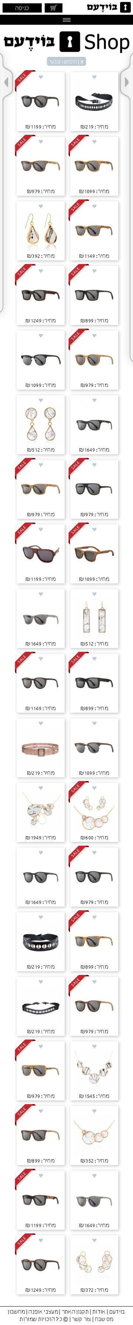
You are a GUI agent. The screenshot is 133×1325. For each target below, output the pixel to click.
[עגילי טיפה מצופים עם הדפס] (40, 231)
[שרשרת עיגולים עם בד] (94, 1136)
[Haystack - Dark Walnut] (94, 684)
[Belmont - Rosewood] (40, 684)
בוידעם (117, 1312)
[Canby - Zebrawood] (94, 167)
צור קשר (81, 1319)
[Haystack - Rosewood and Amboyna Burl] (40, 296)
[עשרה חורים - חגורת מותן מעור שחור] (94, 102)
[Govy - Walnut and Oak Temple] (40, 1136)
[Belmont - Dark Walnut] (94, 878)
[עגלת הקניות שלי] (53, 8)
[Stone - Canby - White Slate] (40, 619)
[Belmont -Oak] (94, 361)
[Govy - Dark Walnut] (94, 296)
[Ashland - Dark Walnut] (94, 490)
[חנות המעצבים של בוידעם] (66, 42)
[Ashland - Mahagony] (40, 555)
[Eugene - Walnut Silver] (94, 748)
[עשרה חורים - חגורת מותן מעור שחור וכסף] (40, 1007)
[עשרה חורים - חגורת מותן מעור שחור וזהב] (40, 942)
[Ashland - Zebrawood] (40, 1072)
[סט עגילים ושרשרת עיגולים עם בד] (94, 813)
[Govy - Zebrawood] (94, 942)
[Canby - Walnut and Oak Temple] (40, 167)
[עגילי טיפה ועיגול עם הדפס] (40, 425)
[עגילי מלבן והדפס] (94, 619)
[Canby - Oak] (40, 490)
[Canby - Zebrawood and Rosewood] (94, 231)
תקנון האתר (75, 1312)
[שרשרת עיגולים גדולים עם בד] (94, 1072)
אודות (99, 1312)
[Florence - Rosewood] (40, 102)
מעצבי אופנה (43, 1312)
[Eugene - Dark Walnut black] (40, 361)
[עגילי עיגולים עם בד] (94, 1265)
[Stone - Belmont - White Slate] (94, 1201)
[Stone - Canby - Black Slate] (94, 425)
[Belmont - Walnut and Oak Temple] (94, 1007)
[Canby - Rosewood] (94, 555)
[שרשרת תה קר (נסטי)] (40, 813)
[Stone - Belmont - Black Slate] (40, 878)
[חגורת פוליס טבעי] (40, 748)
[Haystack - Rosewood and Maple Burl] (40, 1201)
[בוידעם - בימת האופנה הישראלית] (108, 7)
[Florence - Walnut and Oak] (40, 1265)
